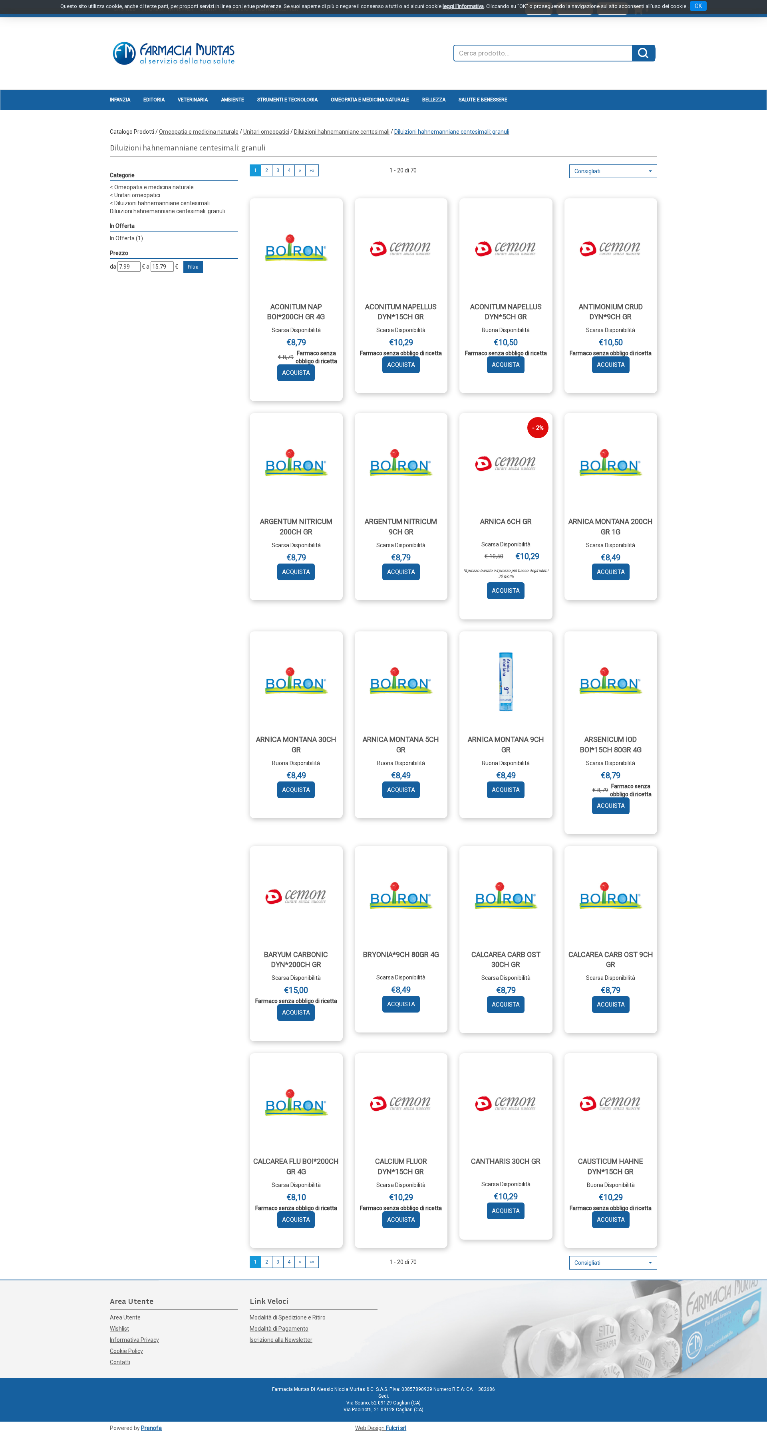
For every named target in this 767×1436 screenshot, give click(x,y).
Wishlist (119, 1328)
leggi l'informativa (463, 6)
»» (312, 170)
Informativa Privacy (134, 1340)
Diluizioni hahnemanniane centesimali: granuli (167, 211)
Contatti (120, 1362)
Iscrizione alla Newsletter (281, 1340)
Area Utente (125, 1317)
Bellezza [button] (433, 100)
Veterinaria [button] (193, 100)
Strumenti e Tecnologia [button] (287, 100)
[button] (613, 171)
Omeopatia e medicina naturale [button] (370, 100)
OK (698, 6)
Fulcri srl (396, 1428)
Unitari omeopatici (266, 132)
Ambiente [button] (232, 100)
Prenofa (151, 1428)
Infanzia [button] (120, 100)
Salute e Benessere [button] (483, 100)
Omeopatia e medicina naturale (198, 132)
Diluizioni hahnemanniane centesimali (341, 132)
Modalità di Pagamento (279, 1328)
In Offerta (126, 238)
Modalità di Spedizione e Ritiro (288, 1317)
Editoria (154, 100)
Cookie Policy (126, 1351)
